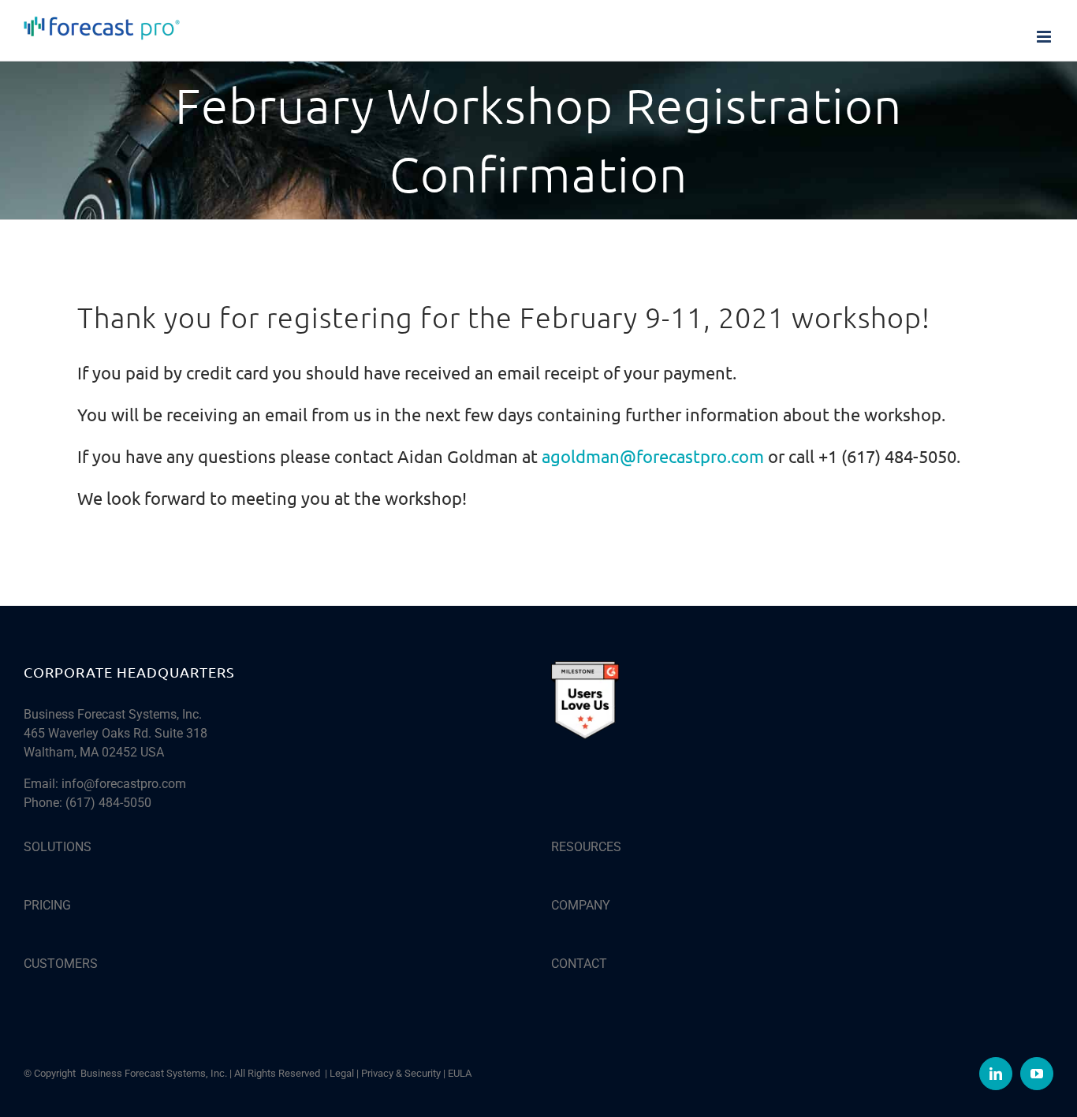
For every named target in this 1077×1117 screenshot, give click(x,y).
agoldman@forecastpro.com (653, 456)
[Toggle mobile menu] (1045, 36)
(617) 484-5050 (108, 802)
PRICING (47, 905)
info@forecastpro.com (123, 783)
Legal (342, 1073)
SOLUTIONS (57, 846)
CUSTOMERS (61, 963)
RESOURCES (586, 846)
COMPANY (580, 905)
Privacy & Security (401, 1073)
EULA (459, 1073)
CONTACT (579, 963)
